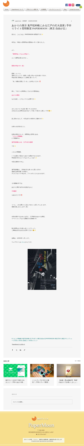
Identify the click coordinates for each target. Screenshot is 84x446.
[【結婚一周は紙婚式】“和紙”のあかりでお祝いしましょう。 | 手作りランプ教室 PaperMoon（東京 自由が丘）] (68, 370)
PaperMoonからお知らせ (18, 344)
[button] (80, 6)
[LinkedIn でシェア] (20, 350)
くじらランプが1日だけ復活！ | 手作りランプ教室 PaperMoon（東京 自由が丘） (41, 381)
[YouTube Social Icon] (73, 5)
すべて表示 (78, 361)
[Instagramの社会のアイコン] (70, 5)
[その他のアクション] (71, 21)
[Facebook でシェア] (12, 350)
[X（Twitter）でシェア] (16, 350)
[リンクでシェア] (24, 350)
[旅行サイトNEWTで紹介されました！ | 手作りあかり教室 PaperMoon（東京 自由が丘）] (15, 370)
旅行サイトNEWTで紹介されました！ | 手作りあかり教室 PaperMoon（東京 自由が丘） (15, 381)
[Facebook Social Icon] (66, 5)
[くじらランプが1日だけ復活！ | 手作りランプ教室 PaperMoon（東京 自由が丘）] (42, 370)
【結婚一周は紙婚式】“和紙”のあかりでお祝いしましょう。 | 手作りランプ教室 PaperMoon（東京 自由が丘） (68, 381)
